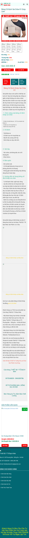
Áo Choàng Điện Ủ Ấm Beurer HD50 (12, 436)
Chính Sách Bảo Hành (14, 82)
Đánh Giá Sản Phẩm (22, 82)
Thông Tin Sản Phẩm (6, 82)
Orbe (10, 57)
